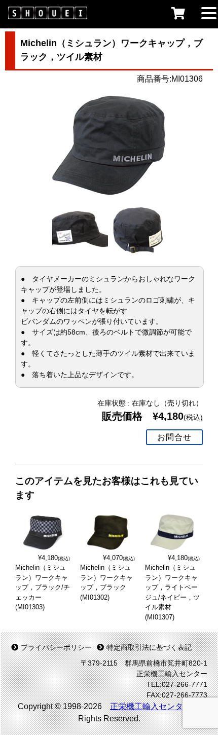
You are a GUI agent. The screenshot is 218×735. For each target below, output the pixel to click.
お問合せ (174, 437)
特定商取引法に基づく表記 (149, 647)
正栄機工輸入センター (150, 706)
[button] (208, 12)
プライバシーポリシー (56, 647)
